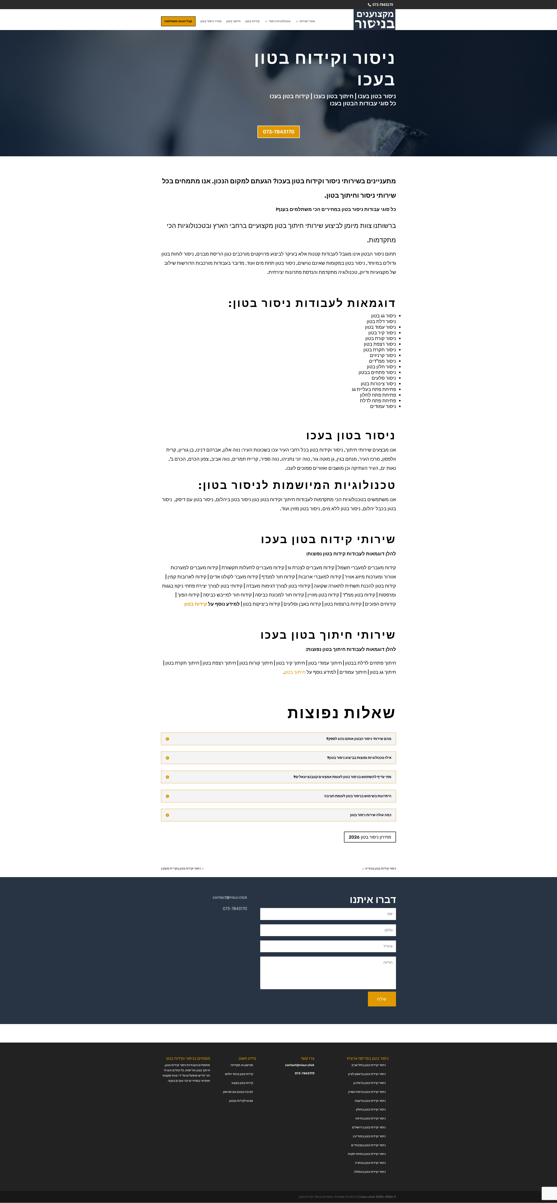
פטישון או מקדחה (242, 1065)
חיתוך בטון (233, 21)
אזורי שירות (307, 21)
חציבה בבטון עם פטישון (238, 1092)
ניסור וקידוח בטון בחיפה (370, 1118)
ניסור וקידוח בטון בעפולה (370, 1172)
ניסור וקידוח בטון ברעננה (370, 1101)
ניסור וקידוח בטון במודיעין (369, 1136)
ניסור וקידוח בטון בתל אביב (368, 1065)
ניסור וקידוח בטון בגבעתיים (368, 1145)
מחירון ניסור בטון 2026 (370, 837)
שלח (382, 999)
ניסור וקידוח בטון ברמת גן (369, 1083)
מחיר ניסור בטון (210, 21)
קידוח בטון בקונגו (242, 1083)
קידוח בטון (252, 21)
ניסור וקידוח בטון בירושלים (369, 1127)
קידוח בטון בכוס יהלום (239, 1074)
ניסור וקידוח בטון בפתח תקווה (367, 1154)
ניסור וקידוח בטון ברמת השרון (367, 1092)
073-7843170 (382, 5)
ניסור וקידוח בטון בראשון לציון (367, 1074)
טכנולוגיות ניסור (279, 21)
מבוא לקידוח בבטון (241, 1101)
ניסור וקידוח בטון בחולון (371, 1109)
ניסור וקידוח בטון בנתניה (370, 1163)
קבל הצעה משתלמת (178, 21)
